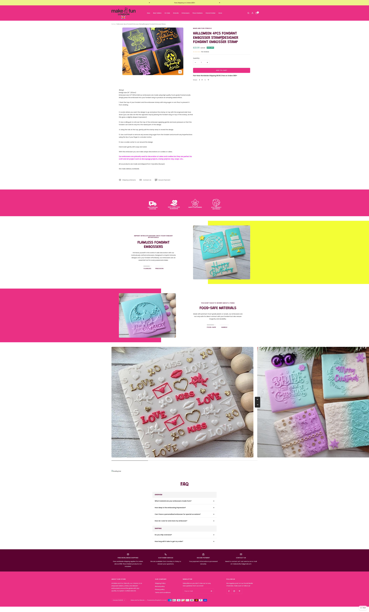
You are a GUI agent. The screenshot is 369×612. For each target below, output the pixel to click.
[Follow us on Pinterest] (239, 591)
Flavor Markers (198, 13)
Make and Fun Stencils (202, 28)
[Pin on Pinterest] (202, 80)
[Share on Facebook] (199, 80)
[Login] (252, 13)
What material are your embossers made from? (173, 501)
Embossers (185, 13)
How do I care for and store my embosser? (171, 521)
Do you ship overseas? (163, 535)
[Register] (211, 591)
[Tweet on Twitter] (205, 80)
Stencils (176, 13)
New (148, 13)
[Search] (248, 13)
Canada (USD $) (118, 600)
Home (113, 24)
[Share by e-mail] (208, 79)
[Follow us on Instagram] (234, 591)
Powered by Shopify (153, 600)
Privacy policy (160, 589)
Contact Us (147, 180)
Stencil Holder (210, 13)
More (220, 13)
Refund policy (160, 586)
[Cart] (257, 13)
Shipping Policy (160, 583)
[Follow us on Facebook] (229, 591)
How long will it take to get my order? (169, 541)
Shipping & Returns (129, 180)
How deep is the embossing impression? (170, 508)
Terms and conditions (163, 592)
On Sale (167, 13)
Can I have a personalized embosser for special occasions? (178, 514)
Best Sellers (157, 13)
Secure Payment (164, 180)
